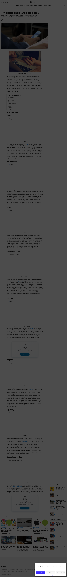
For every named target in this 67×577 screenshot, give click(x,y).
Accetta (40, 572)
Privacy (52, 575)
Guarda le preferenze (61, 572)
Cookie (49, 575)
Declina (50, 572)
